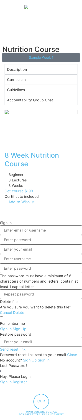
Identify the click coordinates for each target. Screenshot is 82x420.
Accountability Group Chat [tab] (30, 100)
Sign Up (30, 360)
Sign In (43, 360)
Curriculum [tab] (16, 79)
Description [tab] (17, 69)
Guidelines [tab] (16, 90)
